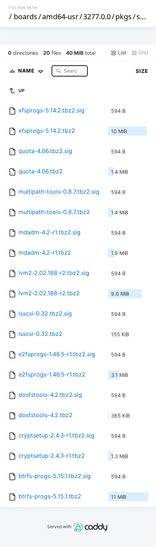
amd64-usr (60, 16)
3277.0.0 (97, 16)
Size (142, 71)
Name (27, 70)
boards (25, 16)
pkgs (123, 16)
